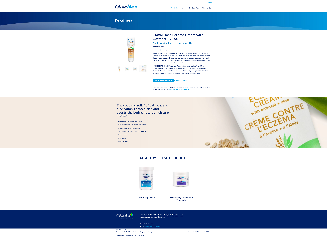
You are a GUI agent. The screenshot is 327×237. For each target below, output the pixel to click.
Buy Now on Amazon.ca (163, 81)
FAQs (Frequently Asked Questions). (180, 89)
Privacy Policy (205, 231)
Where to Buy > (181, 81)
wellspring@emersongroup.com (153, 226)
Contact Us (196, 231)
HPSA (187, 231)
